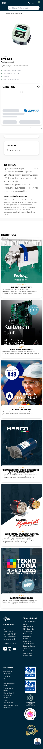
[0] (37, 3)
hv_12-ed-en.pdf (15, 150)
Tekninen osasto (28, 644)
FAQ (4, 678)
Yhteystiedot (7, 674)
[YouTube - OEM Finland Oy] (14, 649)
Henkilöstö (6, 676)
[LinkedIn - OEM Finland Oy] (5, 649)
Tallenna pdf (38, 129)
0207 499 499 (11, 634)
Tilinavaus (6, 681)
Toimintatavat (27, 631)
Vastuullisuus (27, 653)
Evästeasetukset (28, 651)
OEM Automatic (28, 627)
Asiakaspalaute (8, 703)
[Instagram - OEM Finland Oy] (9, 649)
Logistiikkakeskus (29, 646)
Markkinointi (27, 641)
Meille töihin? (27, 634)
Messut (25, 639)
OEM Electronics (28, 629)
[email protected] (9, 639)
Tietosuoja (26, 648)
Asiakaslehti (27, 636)
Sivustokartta (27, 656)
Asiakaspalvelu (8, 671)
